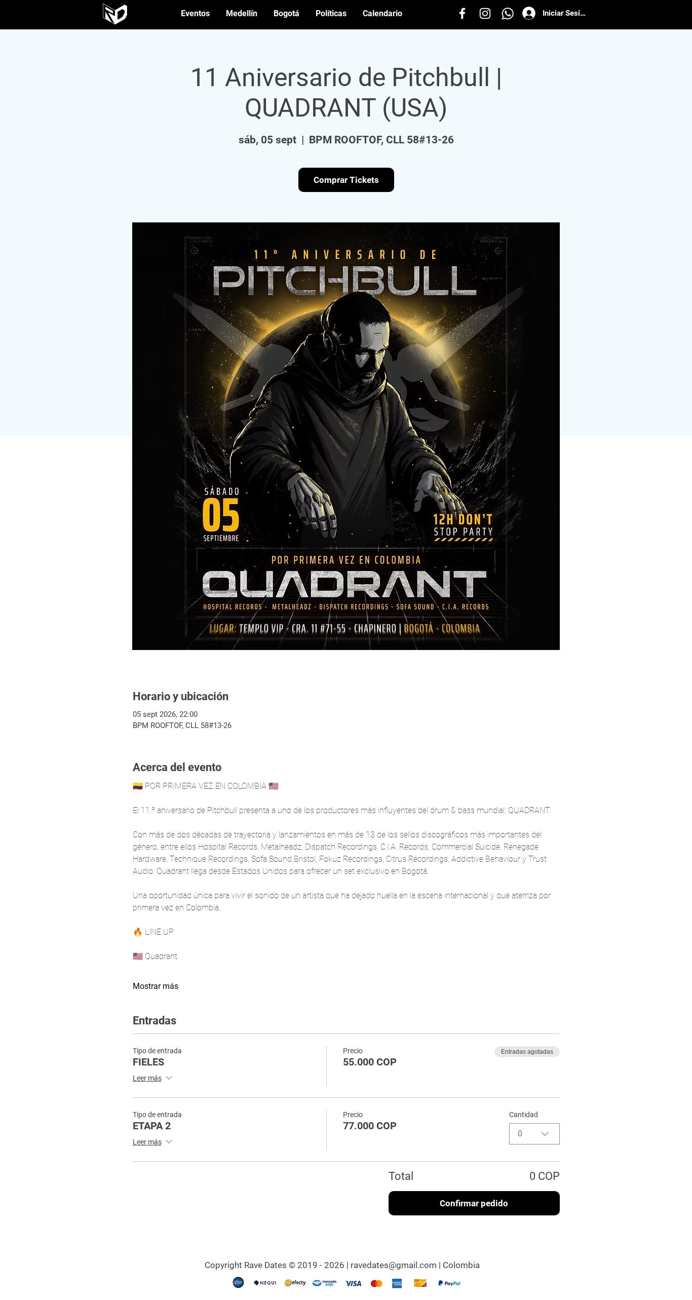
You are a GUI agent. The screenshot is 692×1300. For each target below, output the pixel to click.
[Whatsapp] (508, 13)
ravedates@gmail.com (394, 1265)
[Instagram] (485, 13)
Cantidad (523, 1115)
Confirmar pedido (474, 1203)
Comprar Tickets (346, 180)
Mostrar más (155, 986)
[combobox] (534, 1133)
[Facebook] (462, 13)
